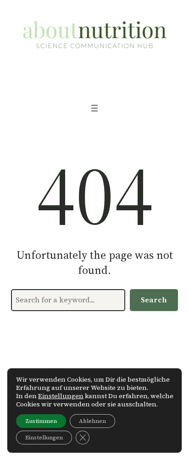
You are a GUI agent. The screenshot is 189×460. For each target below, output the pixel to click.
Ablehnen (92, 421)
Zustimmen (41, 421)
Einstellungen (60, 396)
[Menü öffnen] (94, 108)
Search (154, 300)
